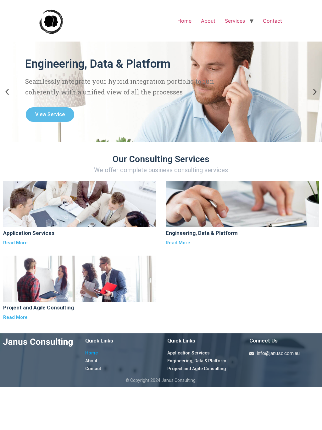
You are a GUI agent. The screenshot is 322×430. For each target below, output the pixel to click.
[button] (7, 92)
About (208, 21)
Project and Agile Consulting (196, 368)
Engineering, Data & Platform (196, 360)
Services (235, 21)
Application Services (188, 352)
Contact (272, 21)
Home (184, 21)
